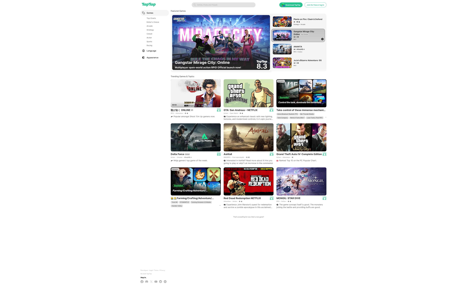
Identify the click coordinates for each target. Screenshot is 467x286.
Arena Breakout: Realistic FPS (287, 114)
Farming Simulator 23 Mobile (201, 202)
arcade (150, 26)
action (149, 38)
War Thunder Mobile (307, 114)
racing (149, 45)
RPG (172, 113)
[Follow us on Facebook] (142, 282)
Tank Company (282, 118)
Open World (234, 113)
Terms (156, 270)
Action (226, 113)
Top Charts (151, 18)
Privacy (162, 270)
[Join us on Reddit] (160, 281)
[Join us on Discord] (146, 281)
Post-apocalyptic (238, 157)
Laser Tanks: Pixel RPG (315, 118)
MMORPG (227, 157)
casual (149, 34)
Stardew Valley (177, 206)
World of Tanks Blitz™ (297, 118)
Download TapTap (293, 5)
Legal (151, 270)
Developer (144, 270)
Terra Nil (174, 202)
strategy (150, 30)
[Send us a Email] (165, 281)
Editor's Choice (153, 22)
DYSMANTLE (184, 202)
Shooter (179, 157)
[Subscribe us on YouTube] (155, 281)
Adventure (179, 113)
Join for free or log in (315, 5)
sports (149, 41)
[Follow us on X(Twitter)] (151, 282)
